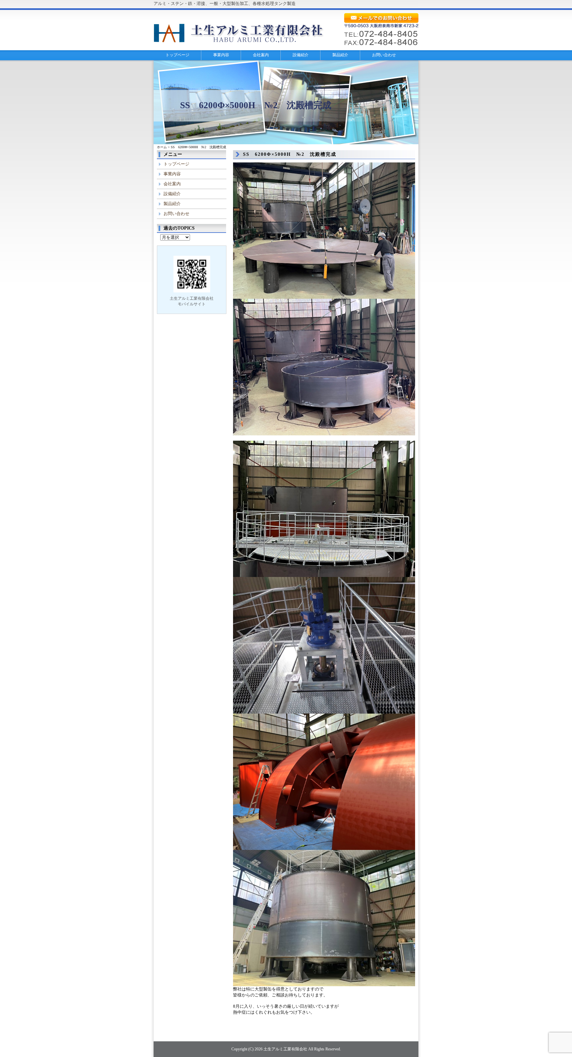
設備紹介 (301, 55)
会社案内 (261, 55)
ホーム (162, 147)
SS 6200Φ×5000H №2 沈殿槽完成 (289, 154)
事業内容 (221, 55)
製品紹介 (340, 55)
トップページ (177, 55)
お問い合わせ (384, 55)
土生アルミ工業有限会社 (285, 1049)
